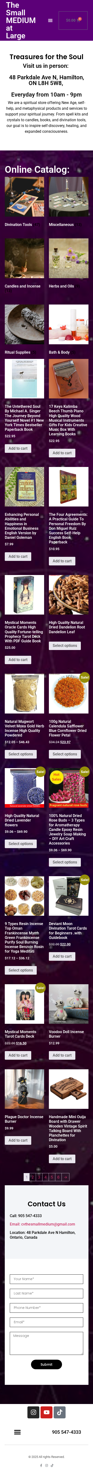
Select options (65, 645)
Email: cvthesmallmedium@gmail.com (42, 1224)
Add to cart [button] (18, 448)
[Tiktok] (60, 1412)
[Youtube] (46, 1412)
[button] (50, 20)
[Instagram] (33, 1412)
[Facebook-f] (41, 1465)
